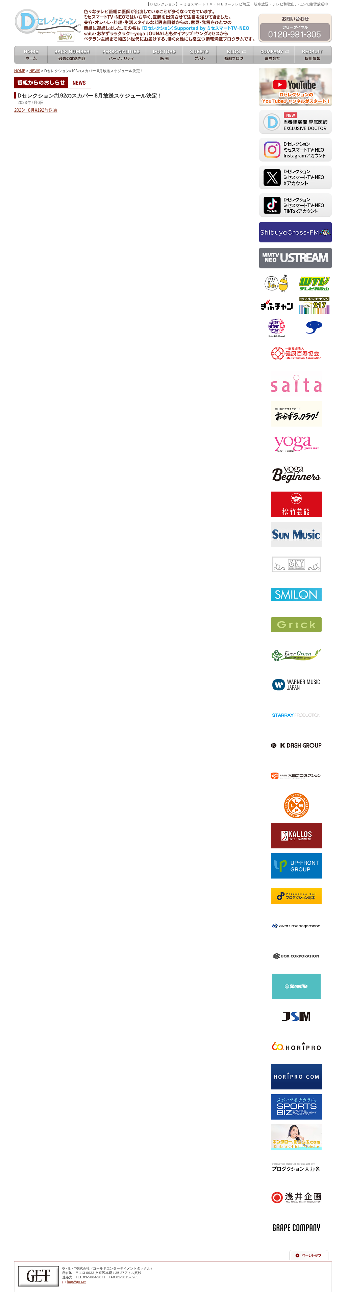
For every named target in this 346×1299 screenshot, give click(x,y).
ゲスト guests (200, 48)
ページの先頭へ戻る (311, 1252)
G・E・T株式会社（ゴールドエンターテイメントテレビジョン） (38, 1272)
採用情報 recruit (313, 48)
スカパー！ (305, 320)
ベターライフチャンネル (276, 322)
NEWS (34, 71)
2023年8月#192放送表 (35, 110)
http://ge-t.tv (76, 1281)
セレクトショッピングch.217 (313, 300)
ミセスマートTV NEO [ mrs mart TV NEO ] (173, 8)
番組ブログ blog (234, 48)
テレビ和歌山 (307, 276)
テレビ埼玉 (268, 276)
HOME (19, 71)
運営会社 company (274, 48)
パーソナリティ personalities (123, 50)
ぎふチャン (268, 298)
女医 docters (164, 48)
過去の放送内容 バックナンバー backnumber (72, 50)
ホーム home (31, 48)
